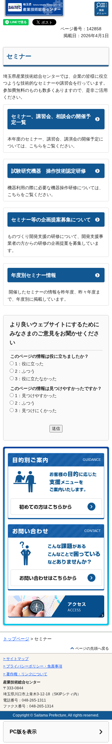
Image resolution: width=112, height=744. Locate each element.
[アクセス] (56, 606)
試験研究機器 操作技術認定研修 (48, 171)
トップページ (16, 638)
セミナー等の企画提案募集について (51, 219)
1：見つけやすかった (36, 395)
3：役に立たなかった (36, 378)
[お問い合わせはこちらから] (56, 577)
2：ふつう (25, 371)
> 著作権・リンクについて (25, 674)
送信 (56, 428)
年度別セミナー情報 (33, 275)
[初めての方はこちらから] (56, 506)
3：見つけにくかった (36, 410)
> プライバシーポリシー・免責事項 (32, 666)
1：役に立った (29, 363)
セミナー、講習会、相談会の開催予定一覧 (51, 119)
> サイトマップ (16, 659)
